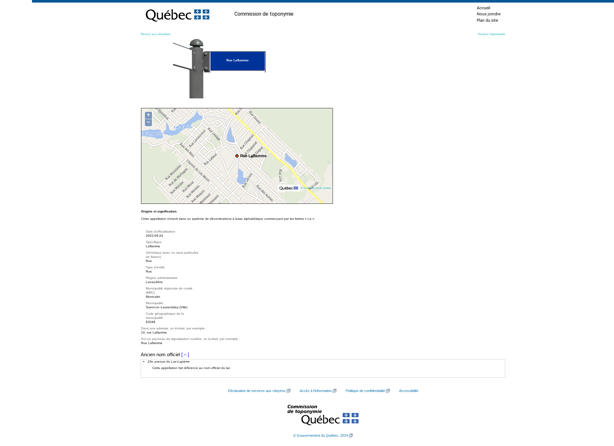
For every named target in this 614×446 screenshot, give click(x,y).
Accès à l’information (316, 391)
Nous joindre (488, 14)
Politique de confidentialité (365, 391)
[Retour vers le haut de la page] (598, 410)
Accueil (483, 7)
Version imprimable (491, 34)
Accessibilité (408, 391)
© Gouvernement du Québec (316, 187)
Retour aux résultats (155, 34)
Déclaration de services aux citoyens (257, 391)
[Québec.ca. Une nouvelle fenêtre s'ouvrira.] (177, 14)
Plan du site (487, 20)
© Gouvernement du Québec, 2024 (320, 435)
